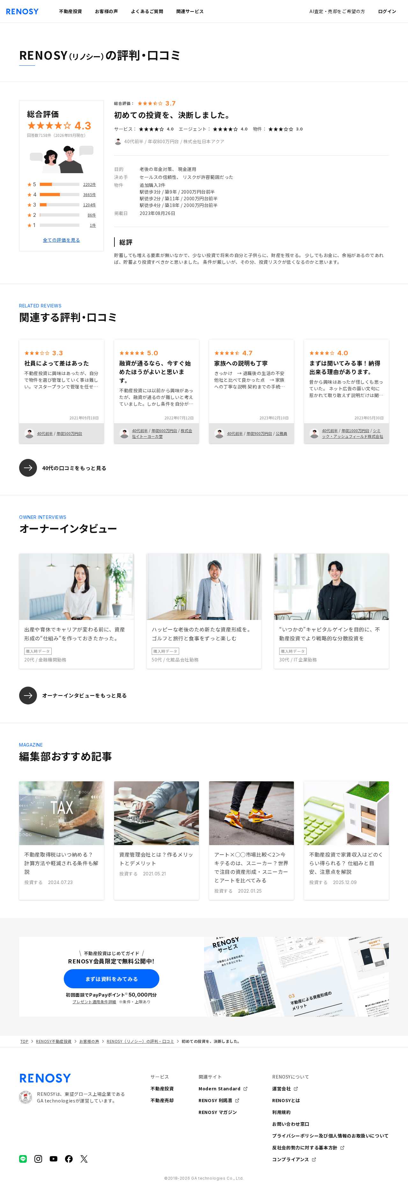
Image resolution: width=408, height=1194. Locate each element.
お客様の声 (89, 1041)
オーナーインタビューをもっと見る (84, 695)
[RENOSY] (72, 1078)
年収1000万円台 (355, 430)
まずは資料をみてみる (111, 979)
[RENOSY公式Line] (23, 1159)
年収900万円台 (259, 433)
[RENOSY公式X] (84, 1159)
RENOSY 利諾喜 (215, 1100)
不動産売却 (162, 1100)
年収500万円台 (69, 433)
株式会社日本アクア (204, 141)
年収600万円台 (164, 430)
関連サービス (190, 11)
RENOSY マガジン (218, 1112)
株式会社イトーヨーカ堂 (162, 433)
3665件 (89, 194)
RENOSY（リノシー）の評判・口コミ (140, 1041)
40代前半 (134, 141)
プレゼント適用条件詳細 (94, 1001)
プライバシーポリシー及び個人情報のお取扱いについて (330, 1135)
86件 (92, 215)
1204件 (89, 205)
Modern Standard (220, 1088)
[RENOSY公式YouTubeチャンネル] (53, 1159)
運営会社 (281, 1088)
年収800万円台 (163, 141)
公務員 (281, 433)
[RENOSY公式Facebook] (69, 1159)
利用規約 (281, 1112)
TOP (24, 1041)
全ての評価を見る (61, 240)
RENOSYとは (286, 1100)
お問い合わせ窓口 (291, 1124)
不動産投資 (162, 1088)
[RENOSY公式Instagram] (38, 1159)
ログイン (387, 11)
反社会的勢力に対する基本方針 (305, 1147)
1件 (93, 225)
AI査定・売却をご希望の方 (337, 11)
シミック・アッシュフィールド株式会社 (352, 433)
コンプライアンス (290, 1159)
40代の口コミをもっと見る (74, 468)
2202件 (89, 184)
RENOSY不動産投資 (53, 1041)
